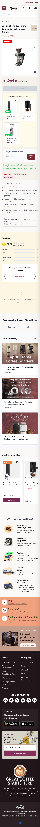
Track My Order (28, 2)
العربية (36, 2)
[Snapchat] (23, 700)
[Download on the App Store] (27, 724)
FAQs (23, 673)
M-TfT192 (11, 36)
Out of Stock (20, 88)
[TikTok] (11, 700)
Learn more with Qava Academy (20, 327)
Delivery (24, 666)
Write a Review (20, 277)
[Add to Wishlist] (34, 42)
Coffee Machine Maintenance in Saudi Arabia (8, 665)
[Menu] (4, 8)
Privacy (5, 688)
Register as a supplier (28, 645)
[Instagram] (34, 700)
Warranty (25, 669)
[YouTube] (5, 700)
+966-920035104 (14, 620)
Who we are (7, 677)
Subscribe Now (20, 753)
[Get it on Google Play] (12, 723)
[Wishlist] (23, 8)
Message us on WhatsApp (18, 611)
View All (35, 338)
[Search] (5, 14)
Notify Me (31, 157)
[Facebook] (28, 700)
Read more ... (7, 372)
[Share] (34, 48)
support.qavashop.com (17, 603)
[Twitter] (17, 700)
